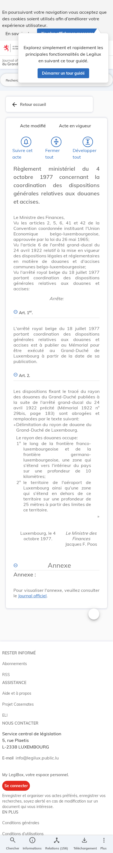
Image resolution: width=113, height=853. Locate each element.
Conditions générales (20, 822)
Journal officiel (32, 595)
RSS (6, 674)
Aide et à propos (16, 693)
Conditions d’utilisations (23, 833)
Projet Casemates (18, 704)
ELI (5, 715)
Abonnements (14, 663)
